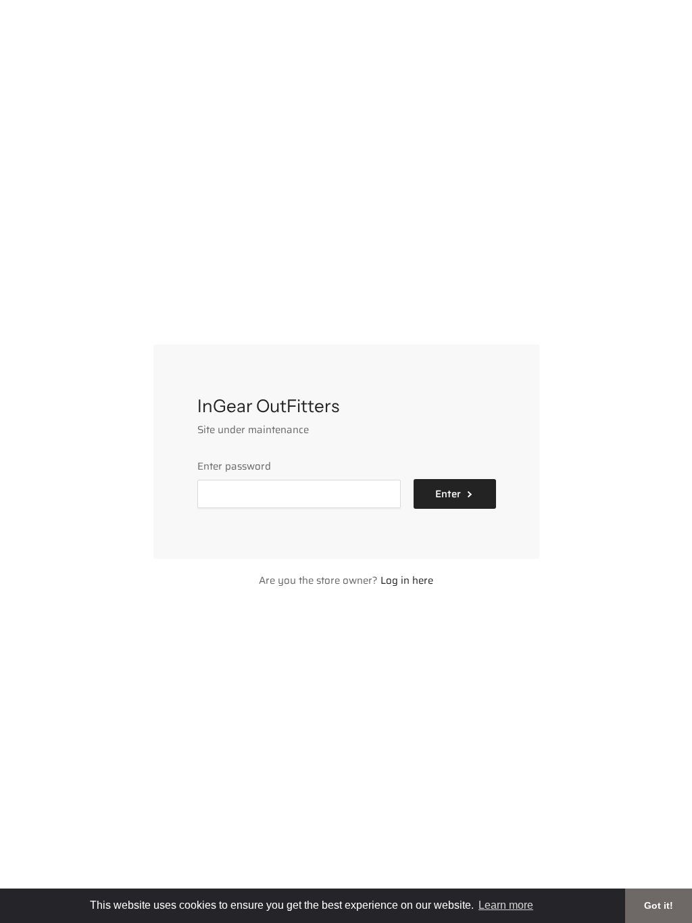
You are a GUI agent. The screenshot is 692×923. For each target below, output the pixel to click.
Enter (448, 494)
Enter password (234, 466)
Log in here (406, 580)
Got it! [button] (658, 905)
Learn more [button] (505, 905)
